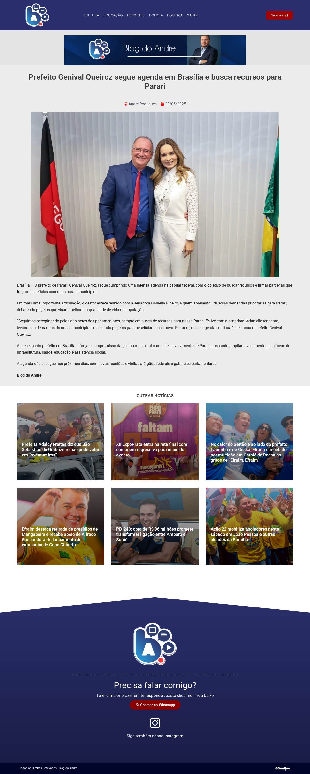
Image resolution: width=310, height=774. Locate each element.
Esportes (136, 15)
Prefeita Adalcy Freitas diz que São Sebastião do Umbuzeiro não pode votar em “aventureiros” (60, 449)
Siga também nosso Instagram (155, 735)
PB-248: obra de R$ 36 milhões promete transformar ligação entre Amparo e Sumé (155, 534)
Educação (113, 15)
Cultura (91, 15)
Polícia (156, 15)
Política (175, 15)
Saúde (193, 15)
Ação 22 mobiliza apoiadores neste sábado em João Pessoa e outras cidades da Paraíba (245, 534)
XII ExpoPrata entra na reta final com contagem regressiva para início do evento (151, 449)
